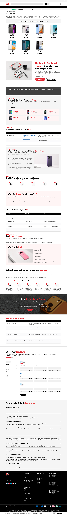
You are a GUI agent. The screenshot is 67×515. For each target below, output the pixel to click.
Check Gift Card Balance (28, 481)
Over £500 (46, 21)
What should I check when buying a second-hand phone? (18, 427)
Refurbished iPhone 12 (52, 492)
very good (7, 369)
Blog (65, 0)
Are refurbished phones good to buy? (13, 463)
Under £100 (21, 21)
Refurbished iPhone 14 (52, 484)
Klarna (25, 486)
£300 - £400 (36, 21)
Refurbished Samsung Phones (41, 477)
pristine (7, 368)
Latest (7, 375)
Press (25, 489)
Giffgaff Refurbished (27, 498)
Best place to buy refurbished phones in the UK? (16, 436)
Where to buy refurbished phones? (13, 421)
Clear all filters (8, 361)
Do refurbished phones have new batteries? (15, 449)
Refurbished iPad (39, 479)
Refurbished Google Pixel (40, 478)
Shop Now (12, 37)
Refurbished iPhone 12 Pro (53, 493)
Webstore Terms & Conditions (29, 480)
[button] (33, 407)
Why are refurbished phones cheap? (13, 454)
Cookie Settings (26, 491)
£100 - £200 (26, 21)
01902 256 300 (61, 0)
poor (6, 371)
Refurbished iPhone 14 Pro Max (54, 481)
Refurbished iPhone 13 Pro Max (54, 486)
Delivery (25, 482)
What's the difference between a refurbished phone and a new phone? (21, 414)
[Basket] (60, 4)
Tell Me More (37, 309)
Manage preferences (39, 513)
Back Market (26, 500)
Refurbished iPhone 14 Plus (53, 483)
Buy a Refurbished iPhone (40, 79)
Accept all (59, 513)
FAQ (25, 477)
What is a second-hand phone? (12, 407)
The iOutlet (26, 499)
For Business (53, 3)
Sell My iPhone (39, 483)
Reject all (54, 513)
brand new (7, 365)
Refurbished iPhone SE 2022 (53, 485)
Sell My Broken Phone (40, 484)
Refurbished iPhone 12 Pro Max (54, 491)
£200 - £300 (31, 21)
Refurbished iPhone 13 (52, 490)
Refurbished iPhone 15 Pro (53, 477)
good (6, 370)
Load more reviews (23, 394)
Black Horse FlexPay (27, 487)
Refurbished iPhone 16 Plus (53, 475)
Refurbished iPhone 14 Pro (53, 482)
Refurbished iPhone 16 (52, 476)
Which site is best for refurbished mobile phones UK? (17, 443)
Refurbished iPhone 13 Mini (53, 489)
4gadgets (25, 501)
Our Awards (26, 490)
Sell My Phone (39, 482)
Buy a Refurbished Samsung (51, 79)
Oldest (7, 376)
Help (57, 3)
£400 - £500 (41, 21)
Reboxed (25, 497)
